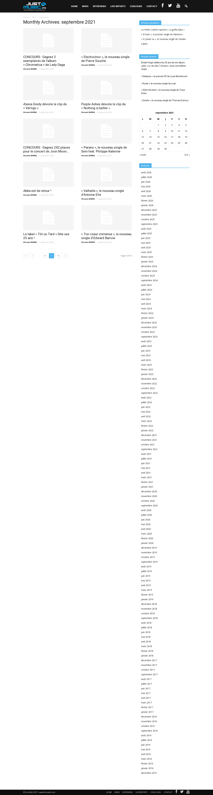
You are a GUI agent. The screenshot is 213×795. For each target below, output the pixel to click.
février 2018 (147, 650)
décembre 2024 (149, 266)
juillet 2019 (146, 571)
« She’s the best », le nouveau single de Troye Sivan (163, 91)
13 (142, 136)
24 (172, 142)
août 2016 (146, 735)
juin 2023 (145, 350)
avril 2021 (146, 472)
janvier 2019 (147, 599)
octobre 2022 (148, 388)
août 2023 (146, 341)
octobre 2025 (148, 219)
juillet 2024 (146, 289)
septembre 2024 (149, 280)
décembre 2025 (149, 209)
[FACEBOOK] (163, 6)
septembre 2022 (149, 392)
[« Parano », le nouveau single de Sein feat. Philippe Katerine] (106, 131)
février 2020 (147, 538)
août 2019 (146, 566)
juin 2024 (145, 294)
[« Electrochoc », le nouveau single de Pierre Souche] (106, 40)
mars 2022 (146, 421)
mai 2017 (145, 693)
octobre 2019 (148, 557)
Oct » (187, 154)
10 (58, 255)
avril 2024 (146, 303)
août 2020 (146, 510)
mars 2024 (146, 308)
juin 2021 (145, 463)
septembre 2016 (149, 730)
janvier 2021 (147, 486)
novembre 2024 (149, 270)
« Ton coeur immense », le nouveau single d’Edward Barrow (106, 236)
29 (158, 148)
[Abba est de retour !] (48, 174)
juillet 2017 (146, 683)
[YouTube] (188, 792)
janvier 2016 (147, 768)
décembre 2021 (149, 435)
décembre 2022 (149, 378)
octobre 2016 (148, 725)
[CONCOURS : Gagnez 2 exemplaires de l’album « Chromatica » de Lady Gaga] (48, 40)
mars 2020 (146, 533)
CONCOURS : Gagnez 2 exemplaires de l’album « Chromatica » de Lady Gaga (44, 61)
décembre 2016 (149, 716)
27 (142, 148)
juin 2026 (145, 181)
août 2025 (146, 228)
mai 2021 (145, 467)
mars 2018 (146, 646)
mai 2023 (145, 355)
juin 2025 (145, 238)
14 (150, 136)
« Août (142, 154)
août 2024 (146, 285)
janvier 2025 (147, 261)
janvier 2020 (147, 543)
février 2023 (147, 369)
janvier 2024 (147, 317)
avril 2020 (146, 528)
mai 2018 (145, 636)
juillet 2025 (146, 233)
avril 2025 (146, 247)
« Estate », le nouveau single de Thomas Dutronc (165, 100)
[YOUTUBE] (178, 6)
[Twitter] (182, 792)
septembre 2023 (149, 336)
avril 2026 (146, 191)
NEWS (85, 6)
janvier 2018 (147, 655)
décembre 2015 (149, 772)
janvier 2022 (147, 430)
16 (165, 136)
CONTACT (151, 6)
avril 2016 (146, 754)
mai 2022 (145, 411)
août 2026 (146, 172)
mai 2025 (145, 242)
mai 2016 (145, 749)
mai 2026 (145, 186)
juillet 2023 (146, 345)
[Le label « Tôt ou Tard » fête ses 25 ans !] (48, 217)
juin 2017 (145, 688)
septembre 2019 (149, 561)
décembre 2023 (149, 322)
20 (142, 142)
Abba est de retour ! (37, 191)
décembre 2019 (149, 547)
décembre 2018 (149, 604)
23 (165, 142)
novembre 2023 (149, 327)
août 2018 (146, 622)
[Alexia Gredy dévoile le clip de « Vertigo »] (48, 87)
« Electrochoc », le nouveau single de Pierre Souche (105, 59)
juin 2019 (145, 575)
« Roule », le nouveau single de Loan (158, 83)
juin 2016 (145, 744)
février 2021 (147, 482)
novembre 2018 (149, 608)
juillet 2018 (146, 627)
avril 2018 (146, 641)
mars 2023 (146, 364)
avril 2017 (146, 697)
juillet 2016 (146, 740)
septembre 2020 (149, 505)
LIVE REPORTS (118, 6)
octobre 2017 (148, 669)
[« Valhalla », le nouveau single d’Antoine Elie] (106, 174)
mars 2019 (146, 589)
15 (158, 136)
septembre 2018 (149, 618)
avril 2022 (146, 416)
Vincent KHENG (30, 69)
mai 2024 (145, 299)
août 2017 (146, 679)
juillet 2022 (146, 402)
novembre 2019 (149, 552)
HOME (74, 6)
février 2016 (147, 763)
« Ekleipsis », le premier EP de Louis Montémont (164, 76)
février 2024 (147, 313)
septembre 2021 (149, 449)
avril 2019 (146, 585)
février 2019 (147, 594)
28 (150, 148)
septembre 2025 (149, 224)
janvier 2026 (147, 205)
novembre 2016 (149, 721)
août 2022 (146, 397)
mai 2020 (145, 524)
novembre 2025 (149, 214)
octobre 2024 (148, 275)
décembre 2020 (149, 491)
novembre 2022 (149, 383)
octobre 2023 (148, 331)
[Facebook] (176, 792)
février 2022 (147, 425)
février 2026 (147, 200)
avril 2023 (146, 360)
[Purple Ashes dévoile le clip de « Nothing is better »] (106, 87)
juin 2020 (145, 519)
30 (165, 148)
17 (172, 136)
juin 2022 (145, 406)
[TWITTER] (170, 6)
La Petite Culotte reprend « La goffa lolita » (162, 29)
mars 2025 (146, 252)
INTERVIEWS (99, 6)
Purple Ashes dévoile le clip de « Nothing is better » (103, 106)
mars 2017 (146, 702)
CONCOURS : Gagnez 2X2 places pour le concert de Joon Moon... (46, 149)
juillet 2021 (146, 458)
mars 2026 (146, 195)
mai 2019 (145, 580)
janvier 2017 (147, 711)
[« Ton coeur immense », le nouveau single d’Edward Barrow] (106, 217)
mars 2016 (146, 758)
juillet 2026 (146, 177)
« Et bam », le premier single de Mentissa (161, 34)
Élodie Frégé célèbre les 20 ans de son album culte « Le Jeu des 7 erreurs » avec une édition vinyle (163, 65)
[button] (186, 6)
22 (158, 142)
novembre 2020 (149, 496)
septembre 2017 (149, 674)
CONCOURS (136, 6)
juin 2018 (145, 632)
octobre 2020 (148, 500)
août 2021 (146, 453)
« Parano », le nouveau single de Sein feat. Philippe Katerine (104, 149)
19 (186, 136)
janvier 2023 (147, 374)
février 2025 (147, 256)
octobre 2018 (148, 613)
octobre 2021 (148, 444)
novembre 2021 (149, 439)
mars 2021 (146, 477)
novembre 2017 (149, 664)
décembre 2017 (149, 660)
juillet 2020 (146, 514)
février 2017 (147, 707)
